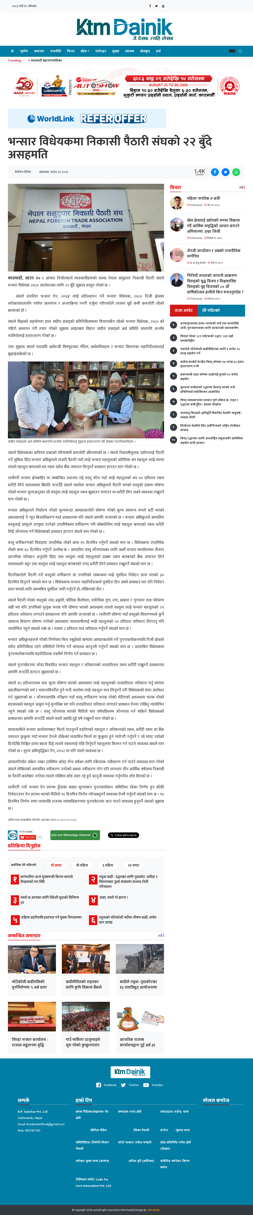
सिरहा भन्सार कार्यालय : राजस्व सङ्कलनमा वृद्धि (30, 1042)
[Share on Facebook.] (215, 172)
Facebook (109, 1085)
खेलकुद (145, 51)
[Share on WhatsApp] (236, 172)
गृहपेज (24, 51)
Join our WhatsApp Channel (71, 835)
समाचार (39, 51)
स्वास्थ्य (129, 51)
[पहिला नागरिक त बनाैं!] (178, 203)
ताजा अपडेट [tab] (184, 310)
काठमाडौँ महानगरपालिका (46, 60)
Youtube (157, 1085)
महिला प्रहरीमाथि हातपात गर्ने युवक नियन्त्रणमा (51, 918)
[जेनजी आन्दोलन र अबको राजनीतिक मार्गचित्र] (178, 255)
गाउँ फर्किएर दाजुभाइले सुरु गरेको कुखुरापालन (83, 1042)
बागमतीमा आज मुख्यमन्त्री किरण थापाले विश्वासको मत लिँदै (47, 879)
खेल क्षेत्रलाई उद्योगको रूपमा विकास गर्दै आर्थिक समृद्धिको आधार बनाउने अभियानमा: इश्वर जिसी (213, 226)
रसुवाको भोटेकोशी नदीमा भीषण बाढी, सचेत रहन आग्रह (127, 920)
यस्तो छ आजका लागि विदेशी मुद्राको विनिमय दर (50, 900)
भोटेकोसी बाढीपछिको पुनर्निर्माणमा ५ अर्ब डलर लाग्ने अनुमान (29, 987)
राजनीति (55, 51)
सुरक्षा (115, 51)
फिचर (71, 51)
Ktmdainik (154, 1210)
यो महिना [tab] (82, 866)
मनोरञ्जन (100, 51)
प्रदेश (84, 51)
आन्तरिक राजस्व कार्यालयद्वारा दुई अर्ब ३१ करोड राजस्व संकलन (137, 1045)
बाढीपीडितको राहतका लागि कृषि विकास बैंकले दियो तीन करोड (84, 987)
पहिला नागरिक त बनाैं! (203, 198)
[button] (232, 50)
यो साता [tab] (56, 866)
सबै (160, 936)
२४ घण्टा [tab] (133, 866)
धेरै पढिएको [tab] (211, 310)
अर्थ (158, 51)
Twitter (133, 1085)
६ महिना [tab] (108, 866)
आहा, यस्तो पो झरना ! (113, 898)
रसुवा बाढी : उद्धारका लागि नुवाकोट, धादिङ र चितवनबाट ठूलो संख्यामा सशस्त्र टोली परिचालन (128, 882)
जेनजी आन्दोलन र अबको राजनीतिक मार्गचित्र (214, 253)
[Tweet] (225, 172)
